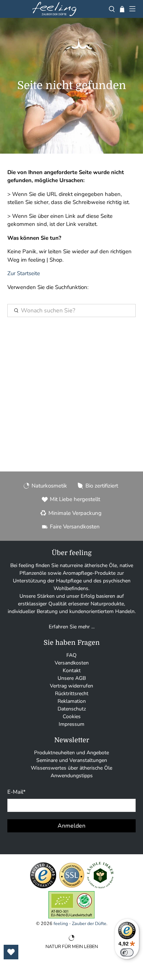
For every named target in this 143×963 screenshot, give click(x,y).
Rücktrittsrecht (71, 693)
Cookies (72, 716)
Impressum (71, 724)
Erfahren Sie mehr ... (72, 626)
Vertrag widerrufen (71, 685)
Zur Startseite (23, 273)
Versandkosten (72, 662)
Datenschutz (72, 708)
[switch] (126, 952)
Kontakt (72, 670)
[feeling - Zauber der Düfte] (54, 9)
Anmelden (71, 826)
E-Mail (16, 792)
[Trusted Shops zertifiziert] (43, 887)
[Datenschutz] (71, 887)
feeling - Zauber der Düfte (80, 923)
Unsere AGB (72, 678)
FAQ (71, 655)
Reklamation (72, 701)
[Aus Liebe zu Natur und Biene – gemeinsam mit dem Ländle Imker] (100, 887)
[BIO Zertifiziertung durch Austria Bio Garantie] (71, 917)
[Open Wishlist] (11, 952)
